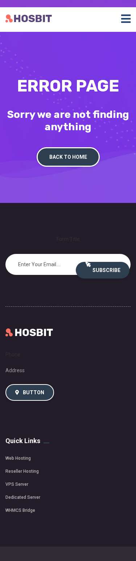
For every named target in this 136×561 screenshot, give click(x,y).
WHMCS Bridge (20, 510)
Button (33, 392)
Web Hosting (18, 458)
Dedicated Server (22, 497)
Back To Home (68, 157)
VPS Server (16, 484)
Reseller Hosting (22, 471)
